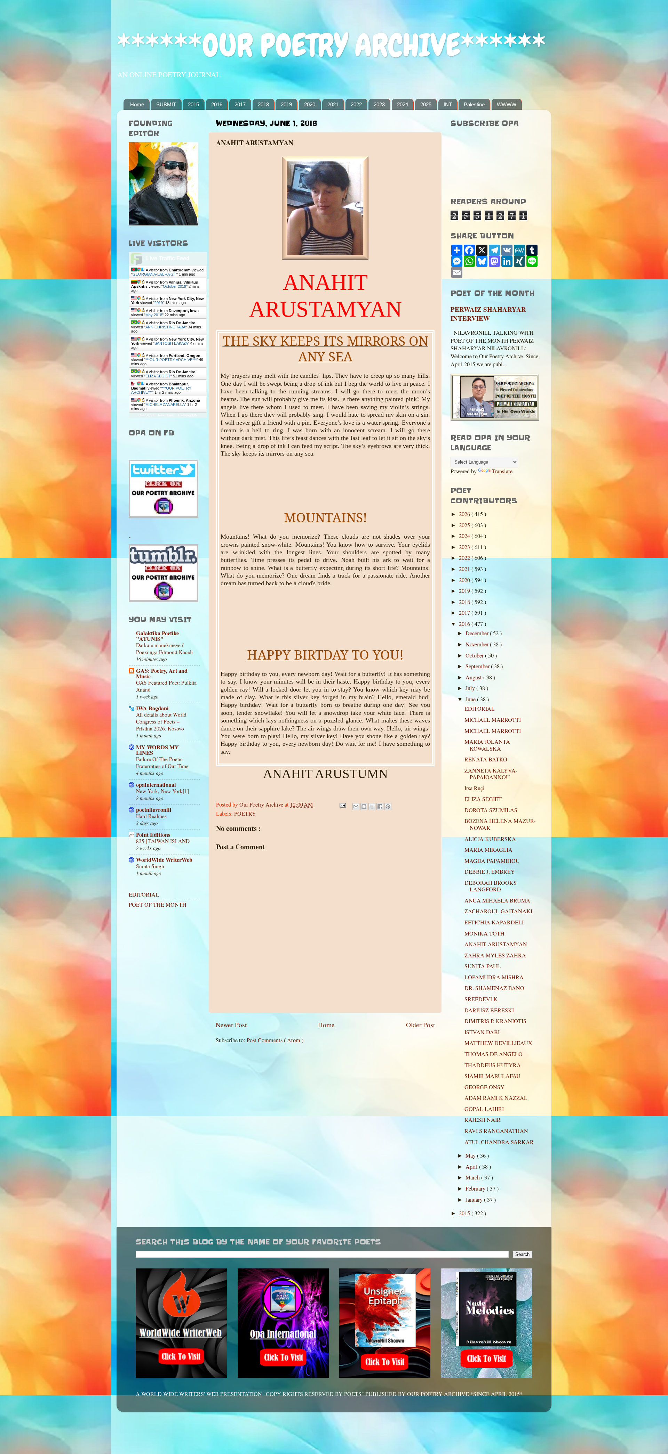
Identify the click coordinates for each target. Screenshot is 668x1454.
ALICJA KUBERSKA (490, 839)
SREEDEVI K (481, 999)
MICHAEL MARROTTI (492, 720)
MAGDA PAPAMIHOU (492, 861)
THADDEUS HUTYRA (492, 1065)
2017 (240, 104)
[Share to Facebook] (379, 806)
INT (448, 104)
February (476, 1188)
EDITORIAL (144, 894)
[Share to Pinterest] (387, 806)
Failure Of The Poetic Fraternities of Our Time (162, 762)
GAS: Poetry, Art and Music (162, 673)
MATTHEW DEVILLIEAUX (498, 1043)
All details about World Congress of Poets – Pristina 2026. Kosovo (161, 721)
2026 (465, 514)
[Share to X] (371, 806)
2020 (309, 104)
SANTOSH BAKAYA (171, 343)
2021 (333, 104)
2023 (379, 104)
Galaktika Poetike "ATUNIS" (157, 636)
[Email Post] (342, 804)
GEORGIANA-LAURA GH (154, 274)
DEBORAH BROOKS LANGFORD (490, 886)
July (471, 688)
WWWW (506, 104)
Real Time (166, 415)
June (471, 699)
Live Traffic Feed (168, 258)
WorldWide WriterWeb (164, 860)
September (478, 666)
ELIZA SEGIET (157, 376)
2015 (193, 104)
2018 (263, 104)
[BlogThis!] (363, 806)
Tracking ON (187, 415)
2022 (356, 104)
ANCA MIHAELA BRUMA (497, 900)
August (474, 677)
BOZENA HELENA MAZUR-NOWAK (499, 824)
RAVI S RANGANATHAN (496, 1131)
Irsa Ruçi (474, 788)
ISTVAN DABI (482, 1032)
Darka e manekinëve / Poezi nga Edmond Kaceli (164, 648)
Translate (502, 471)
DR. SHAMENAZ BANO (494, 988)
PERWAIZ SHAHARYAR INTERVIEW (488, 313)
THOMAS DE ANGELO (493, 1054)
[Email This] (355, 806)
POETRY (245, 813)
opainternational (156, 785)
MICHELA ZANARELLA (165, 404)
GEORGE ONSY (484, 1087)
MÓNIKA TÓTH (484, 933)
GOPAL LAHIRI (484, 1109)
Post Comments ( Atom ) (275, 1040)
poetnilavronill (154, 810)
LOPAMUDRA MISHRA (494, 977)
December (478, 633)
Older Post (420, 1024)
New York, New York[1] (162, 790)
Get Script (146, 415)
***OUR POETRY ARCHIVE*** (171, 360)
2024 (402, 104)
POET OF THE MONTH (157, 904)
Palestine (474, 104)
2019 (286, 104)
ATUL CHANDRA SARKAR (499, 1142)
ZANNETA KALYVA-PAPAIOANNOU (490, 774)
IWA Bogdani (152, 708)
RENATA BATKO (485, 759)
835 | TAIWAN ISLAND (163, 841)
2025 (425, 104)
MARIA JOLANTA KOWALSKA (487, 745)
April (472, 1166)
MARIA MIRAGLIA (488, 849)
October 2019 (174, 286)
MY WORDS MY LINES (157, 750)
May (471, 1155)
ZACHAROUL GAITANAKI (498, 911)
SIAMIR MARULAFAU (492, 1076)
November (478, 644)
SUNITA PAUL (482, 966)
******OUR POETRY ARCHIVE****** (331, 45)
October (475, 655)
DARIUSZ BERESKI (489, 1010)
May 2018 (153, 315)
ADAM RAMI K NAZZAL (495, 1098)
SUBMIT (166, 104)
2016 (216, 104)
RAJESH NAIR (482, 1120)
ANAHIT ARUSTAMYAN (495, 944)
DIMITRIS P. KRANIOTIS (495, 1021)
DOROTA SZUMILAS (490, 810)
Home (137, 104)
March (473, 1177)
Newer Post (231, 1024)
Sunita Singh (150, 866)
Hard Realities (151, 815)
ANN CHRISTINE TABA (165, 327)
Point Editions (153, 835)
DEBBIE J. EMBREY (489, 871)
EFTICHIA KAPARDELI (494, 922)
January (475, 1199)
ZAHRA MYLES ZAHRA (495, 955)
